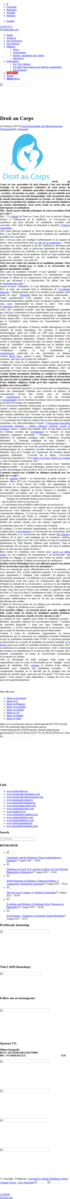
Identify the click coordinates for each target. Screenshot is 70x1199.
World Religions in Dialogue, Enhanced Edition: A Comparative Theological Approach (33, 882)
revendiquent (37, 431)
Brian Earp (15, 356)
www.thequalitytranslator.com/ (22, 826)
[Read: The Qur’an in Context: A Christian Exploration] (9, 887)
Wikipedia (25, 295)
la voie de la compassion (48, 242)
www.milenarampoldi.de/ (20, 823)
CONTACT (6, 26)
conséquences (13, 397)
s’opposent (25, 531)
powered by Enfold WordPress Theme (48, 1178)
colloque (13, 478)
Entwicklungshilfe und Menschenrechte (42, 126)
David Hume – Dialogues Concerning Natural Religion (35, 915)
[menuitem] (38, 21)
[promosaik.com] (9, 29)
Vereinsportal (7, 129)
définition (7, 306)
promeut (35, 665)
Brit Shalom (63, 534)
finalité (14, 216)
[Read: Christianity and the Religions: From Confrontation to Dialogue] (9, 852)
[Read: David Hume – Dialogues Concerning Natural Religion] (9, 911)
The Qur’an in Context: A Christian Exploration (31, 892)
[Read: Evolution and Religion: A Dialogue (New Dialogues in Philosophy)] (9, 899)
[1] (14, 85)
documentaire (10, 399)
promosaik (22, 129)
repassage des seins (13, 283)
